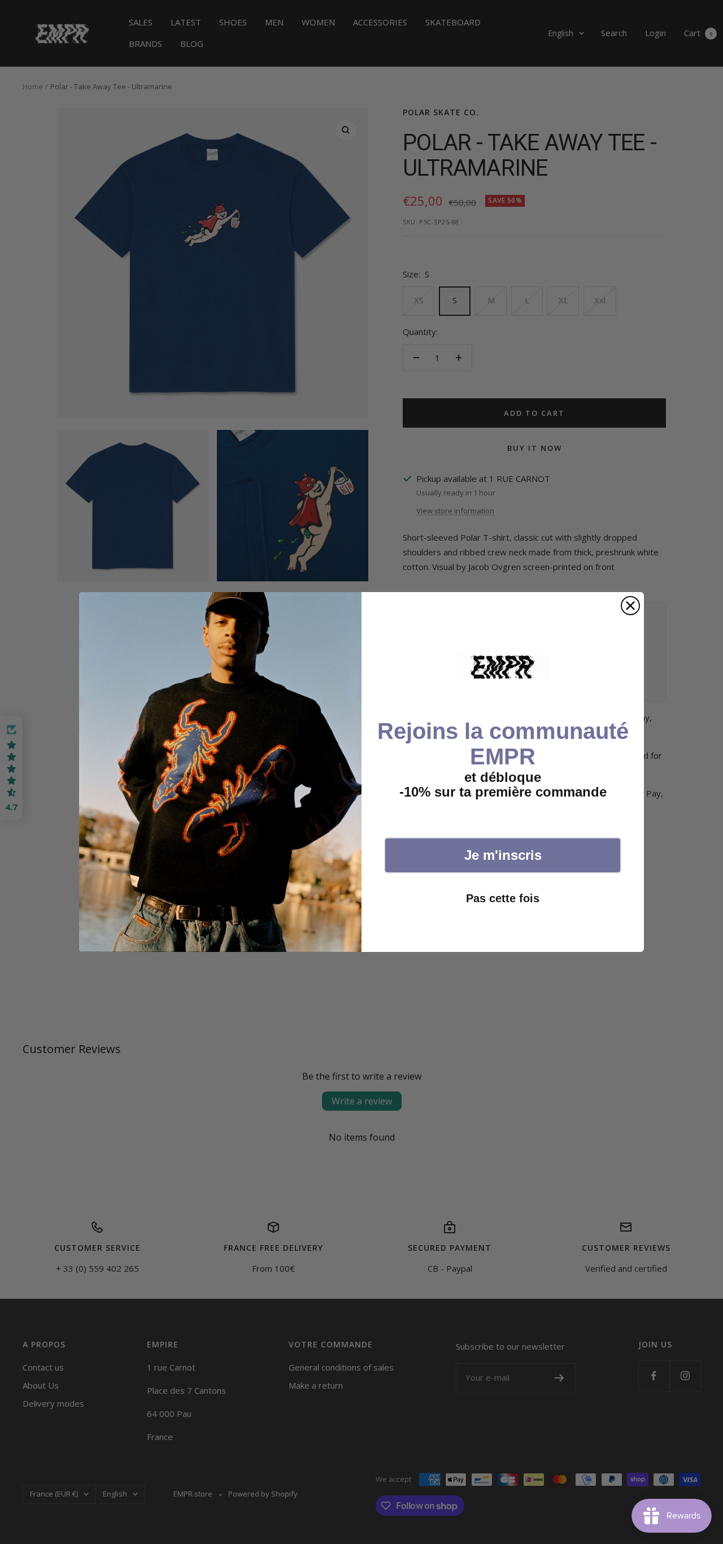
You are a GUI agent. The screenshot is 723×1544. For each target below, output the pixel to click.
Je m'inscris (503, 855)
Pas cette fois (502, 898)
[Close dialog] (630, 606)
